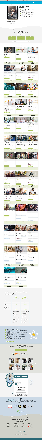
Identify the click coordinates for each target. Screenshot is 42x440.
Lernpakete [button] (9, 62)
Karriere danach (8, 424)
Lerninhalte (11, 62)
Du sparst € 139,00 (29, 198)
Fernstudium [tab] (29, 55)
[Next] (35, 363)
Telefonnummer (19, 383)
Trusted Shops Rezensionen (27, 354)
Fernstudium (12, 38)
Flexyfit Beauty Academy (16, 425)
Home (7, 4)
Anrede (16, 378)
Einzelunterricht (29, 38)
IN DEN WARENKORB (19, 79)
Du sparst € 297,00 (29, 109)
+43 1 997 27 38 (22, 424)
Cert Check (8, 425)
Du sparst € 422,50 (5, 111)
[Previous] (6, 363)
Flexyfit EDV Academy (16, 426)
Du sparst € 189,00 (29, 165)
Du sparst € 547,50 (5, 77)
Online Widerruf (8, 426)
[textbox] (21, 34)
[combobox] (21, 34)
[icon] (18, 431)
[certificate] (10, 406)
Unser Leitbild (22, 426)
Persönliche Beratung (9, 341)
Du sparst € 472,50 (29, 129)
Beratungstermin (9, 63)
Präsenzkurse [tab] (29, 54)
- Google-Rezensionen (23, 353)
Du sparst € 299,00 (29, 240)
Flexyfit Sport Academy (16, 424)
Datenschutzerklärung (21, 395)
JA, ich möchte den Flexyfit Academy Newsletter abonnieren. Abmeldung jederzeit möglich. (21, 387)
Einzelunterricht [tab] (33, 54)
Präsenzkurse (21, 38)
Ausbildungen (10, 4)
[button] (7, 0)
